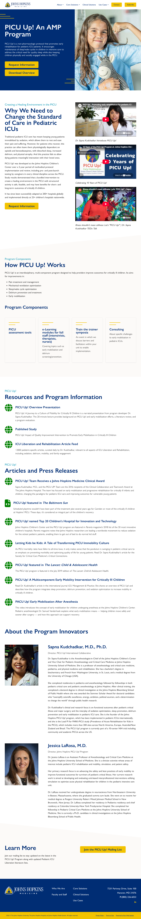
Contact (117, 5)
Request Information (22, 206)
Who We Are (58, 888)
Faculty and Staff (59, 894)
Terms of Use (110, 915)
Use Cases (103, 5)
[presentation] (8, 408)
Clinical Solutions (89, 5)
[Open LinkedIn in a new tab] (134, 902)
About (59, 5)
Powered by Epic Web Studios (125, 915)
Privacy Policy (100, 915)
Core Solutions (72, 5)
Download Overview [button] (22, 73)
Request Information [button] (22, 64)
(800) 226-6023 (129, 897)
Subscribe (130, 5)
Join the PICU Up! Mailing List (103, 849)
